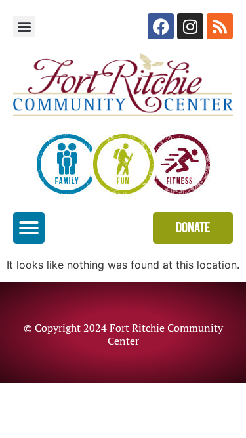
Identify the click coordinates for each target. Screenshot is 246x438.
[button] (24, 26)
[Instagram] (190, 26)
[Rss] (220, 26)
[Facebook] (161, 26)
